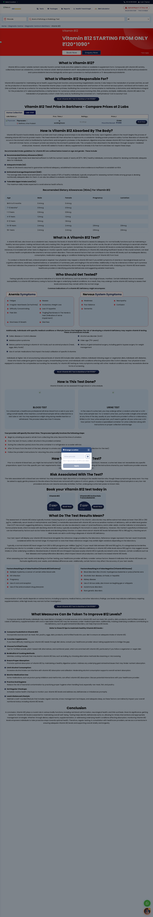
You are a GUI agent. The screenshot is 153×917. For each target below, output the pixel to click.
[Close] (88, 449)
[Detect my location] (88, 456)
